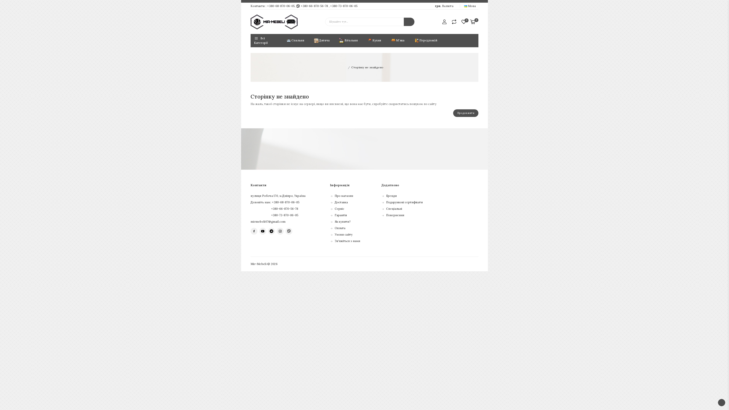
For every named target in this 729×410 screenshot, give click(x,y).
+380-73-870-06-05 (343, 6)
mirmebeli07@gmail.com (268, 221)
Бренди (391, 196)
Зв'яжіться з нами (347, 241)
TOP (721, 402)
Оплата (340, 228)
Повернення (395, 215)
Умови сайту (344, 234)
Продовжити (465, 113)
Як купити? (343, 221)
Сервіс (339, 209)
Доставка (341, 202)
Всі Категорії (261, 40)
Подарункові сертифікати (404, 202)
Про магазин (344, 196)
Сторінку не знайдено (367, 67)
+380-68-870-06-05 (281, 6)
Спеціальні (394, 209)
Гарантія (341, 215)
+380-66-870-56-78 (314, 6)
